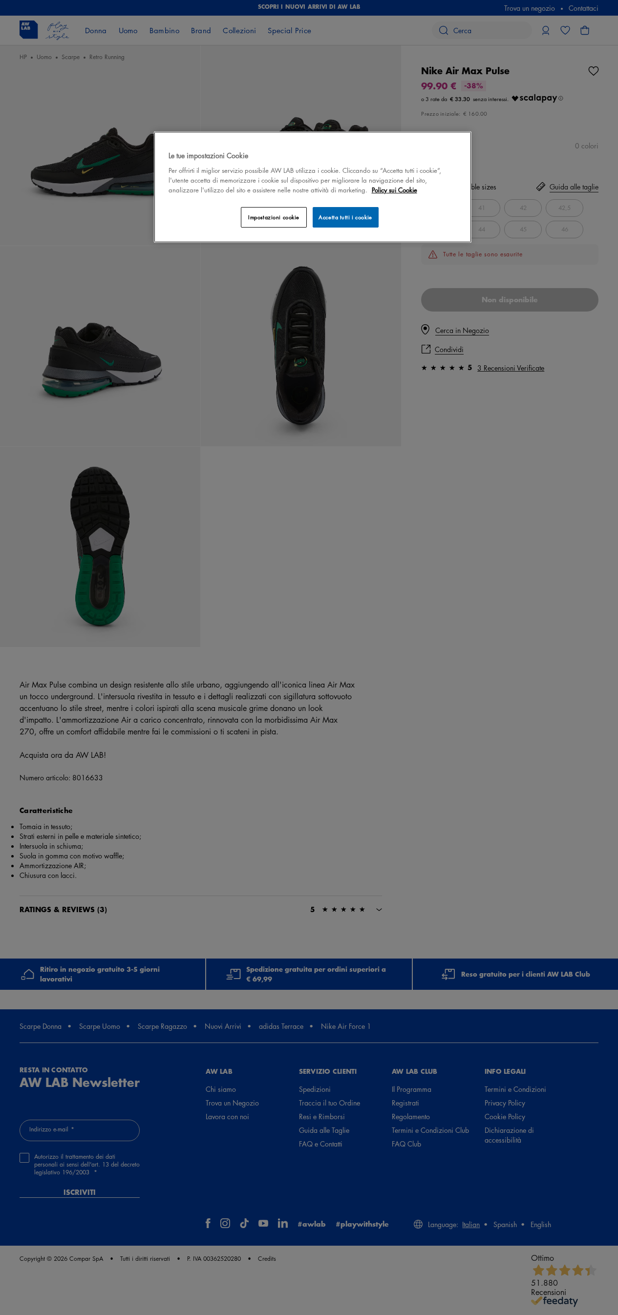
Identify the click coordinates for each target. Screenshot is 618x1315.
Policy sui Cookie (394, 189)
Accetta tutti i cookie (345, 217)
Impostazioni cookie (273, 217)
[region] (312, 186)
